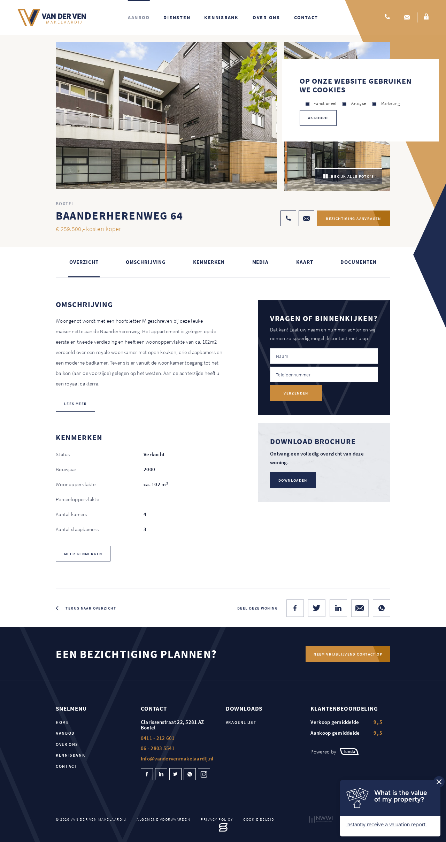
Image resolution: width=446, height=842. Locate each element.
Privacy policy (217, 819)
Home (62, 722)
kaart (304, 262)
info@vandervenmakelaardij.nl (177, 758)
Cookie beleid (259, 819)
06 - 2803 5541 (158, 748)
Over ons (266, 17)
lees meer (75, 403)
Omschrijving (146, 262)
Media (260, 262)
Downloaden (292, 480)
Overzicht (83, 262)
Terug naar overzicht (91, 608)
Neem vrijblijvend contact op (348, 654)
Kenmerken (208, 262)
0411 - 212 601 (158, 738)
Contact (306, 17)
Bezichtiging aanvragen (353, 218)
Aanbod (139, 17)
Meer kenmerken (83, 553)
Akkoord (318, 117)
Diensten (176, 17)
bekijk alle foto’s (352, 176)
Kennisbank (221, 17)
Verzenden (296, 393)
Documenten (358, 262)
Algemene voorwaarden (163, 819)
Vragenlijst (241, 722)
